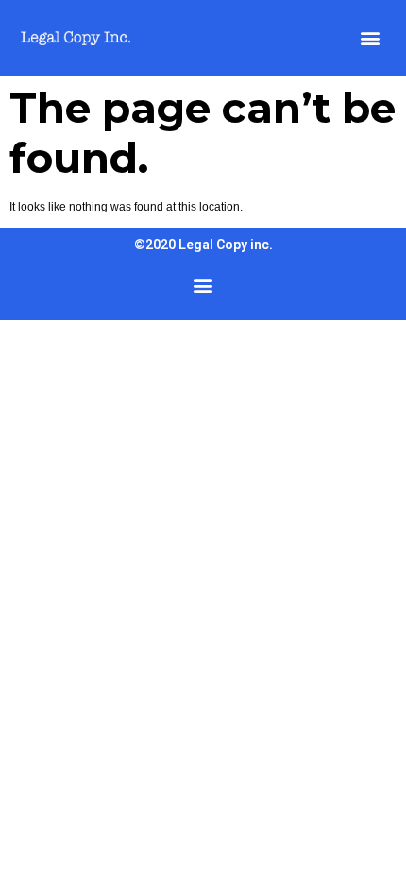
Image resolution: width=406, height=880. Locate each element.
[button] (369, 38)
